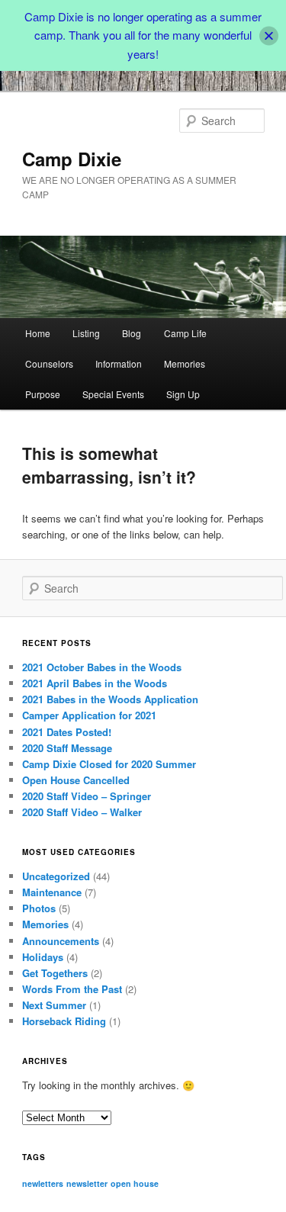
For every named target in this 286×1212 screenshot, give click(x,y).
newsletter (87, 1183)
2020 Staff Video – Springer (86, 796)
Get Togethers (55, 973)
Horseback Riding (64, 1021)
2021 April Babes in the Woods (94, 683)
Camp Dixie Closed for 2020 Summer (109, 764)
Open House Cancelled (76, 780)
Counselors (49, 363)
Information (118, 363)
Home (37, 332)
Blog (131, 332)
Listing (86, 332)
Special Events (113, 393)
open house (135, 1183)
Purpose (42, 393)
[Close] (268, 35)
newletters (42, 1183)
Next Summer (54, 1005)
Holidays (42, 957)
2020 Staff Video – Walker (82, 812)
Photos (39, 908)
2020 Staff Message (67, 748)
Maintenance (52, 892)
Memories (184, 363)
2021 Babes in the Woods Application (110, 699)
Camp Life (185, 332)
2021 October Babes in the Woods (102, 667)
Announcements (60, 941)
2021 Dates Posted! (66, 732)
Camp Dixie (71, 159)
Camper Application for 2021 (89, 715)
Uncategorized (56, 876)
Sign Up (183, 393)
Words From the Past (72, 989)
